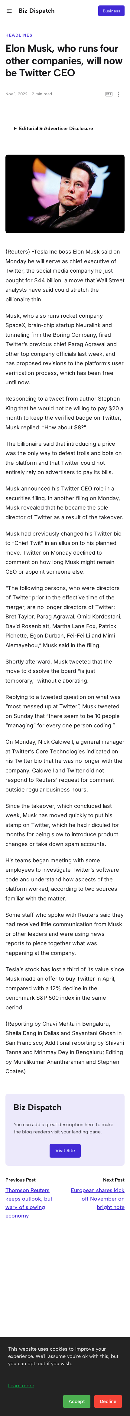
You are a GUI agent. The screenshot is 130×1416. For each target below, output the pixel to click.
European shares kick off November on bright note (98, 1199)
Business (111, 10)
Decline (108, 1401)
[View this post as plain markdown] (109, 94)
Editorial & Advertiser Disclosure (56, 128)
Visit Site (65, 1150)
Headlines (19, 35)
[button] (9, 11)
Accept (77, 1401)
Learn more (21, 1385)
